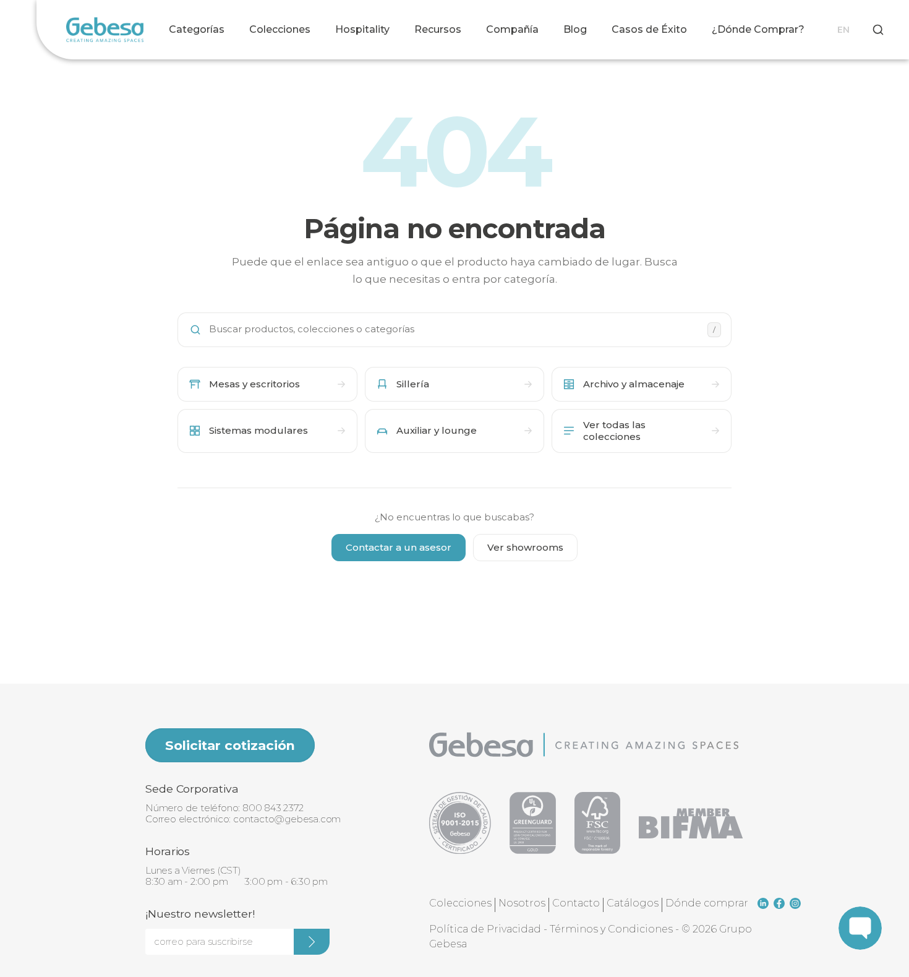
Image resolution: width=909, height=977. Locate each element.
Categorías (196, 29)
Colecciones (279, 29)
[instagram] (795, 903)
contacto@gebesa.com (287, 819)
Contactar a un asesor (398, 547)
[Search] (878, 30)
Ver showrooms (525, 547)
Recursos (437, 29)
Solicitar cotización (230, 745)
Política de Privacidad (485, 929)
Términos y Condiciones (611, 929)
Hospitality (362, 29)
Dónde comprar (706, 903)
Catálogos (633, 903)
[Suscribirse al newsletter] (312, 942)
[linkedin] (763, 903)
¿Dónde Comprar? (758, 29)
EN (843, 29)
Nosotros (521, 903)
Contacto (576, 903)
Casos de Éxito (649, 29)
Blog (575, 29)
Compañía (512, 29)
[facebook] (779, 903)
